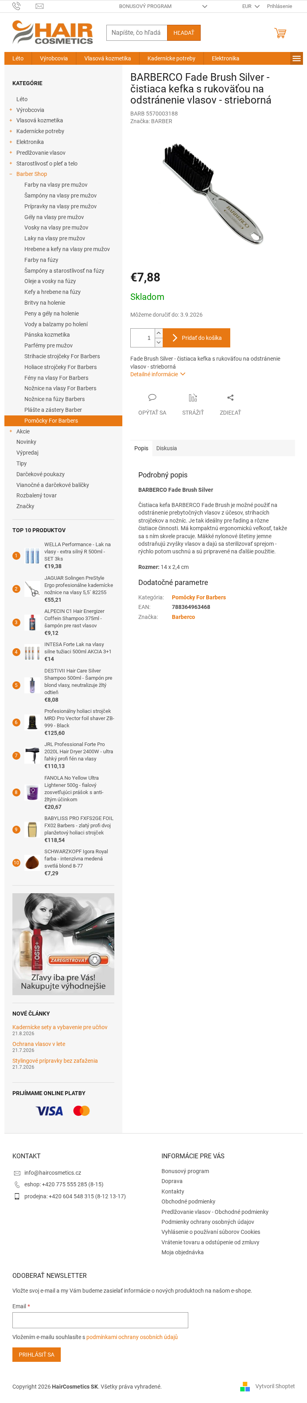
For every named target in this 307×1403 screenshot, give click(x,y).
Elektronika (30, 142)
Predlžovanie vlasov (41, 153)
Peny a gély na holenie (51, 313)
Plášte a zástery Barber (53, 410)
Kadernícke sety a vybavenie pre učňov (60, 1027)
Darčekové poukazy (40, 474)
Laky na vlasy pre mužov (54, 238)
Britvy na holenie (44, 302)
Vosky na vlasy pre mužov (56, 227)
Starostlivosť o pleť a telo (47, 163)
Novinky (26, 442)
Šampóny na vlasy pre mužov (60, 195)
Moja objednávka (182, 1252)
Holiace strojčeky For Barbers (60, 367)
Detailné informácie (154, 374)
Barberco (183, 617)
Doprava (172, 1181)
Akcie (23, 431)
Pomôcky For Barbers (51, 420)
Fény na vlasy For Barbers (56, 378)
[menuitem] (18, 58)
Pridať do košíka (202, 338)
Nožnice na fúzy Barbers (54, 399)
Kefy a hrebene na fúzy (52, 292)
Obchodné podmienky (188, 1201)
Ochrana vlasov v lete (38, 1044)
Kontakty (172, 1191)
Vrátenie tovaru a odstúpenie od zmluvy (210, 1242)
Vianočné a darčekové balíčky (52, 485)
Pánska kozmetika (47, 334)
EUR (247, 6)
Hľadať (183, 33)
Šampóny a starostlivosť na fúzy (64, 270)
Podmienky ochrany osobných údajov (207, 1222)
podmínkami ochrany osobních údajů (132, 1337)
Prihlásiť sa (36, 1354)
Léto (22, 99)
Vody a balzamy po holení (56, 324)
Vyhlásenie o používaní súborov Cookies (210, 1232)
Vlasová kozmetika (39, 120)
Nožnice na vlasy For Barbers (60, 388)
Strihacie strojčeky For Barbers (62, 356)
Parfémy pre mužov (48, 345)
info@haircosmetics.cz (52, 1172)
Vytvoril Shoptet (275, 1386)
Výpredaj (27, 452)
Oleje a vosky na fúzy (50, 281)
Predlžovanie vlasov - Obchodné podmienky (215, 1212)
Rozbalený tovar (36, 495)
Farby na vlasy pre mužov (56, 185)
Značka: (151, 121)
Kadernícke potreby (40, 131)
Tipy (21, 463)
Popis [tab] (141, 448)
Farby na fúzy (41, 260)
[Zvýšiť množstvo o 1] (159, 333)
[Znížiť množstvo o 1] (159, 342)
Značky (25, 506)
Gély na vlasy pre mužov (54, 217)
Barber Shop (31, 174)
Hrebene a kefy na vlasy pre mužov (67, 249)
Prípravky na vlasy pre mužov (60, 206)
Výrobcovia (30, 110)
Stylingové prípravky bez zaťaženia (55, 1061)
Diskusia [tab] (166, 448)
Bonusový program (145, 6)
